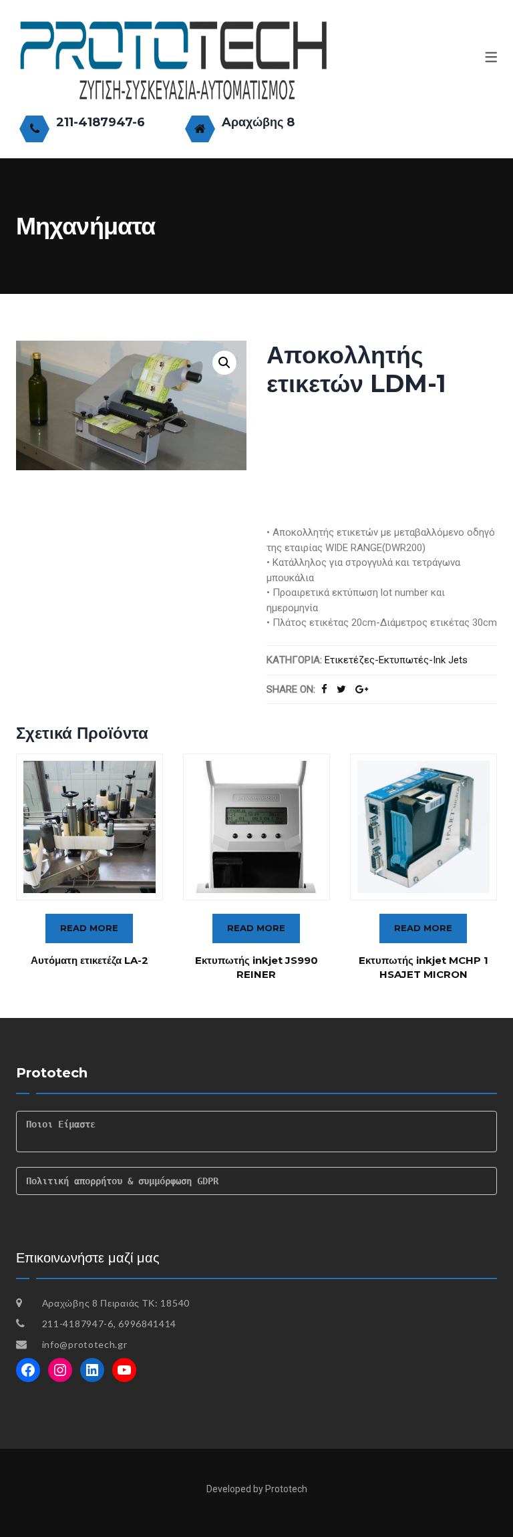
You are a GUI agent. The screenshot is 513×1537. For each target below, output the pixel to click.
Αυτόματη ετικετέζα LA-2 (89, 960)
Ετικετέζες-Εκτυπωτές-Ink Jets (396, 660)
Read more (89, 927)
